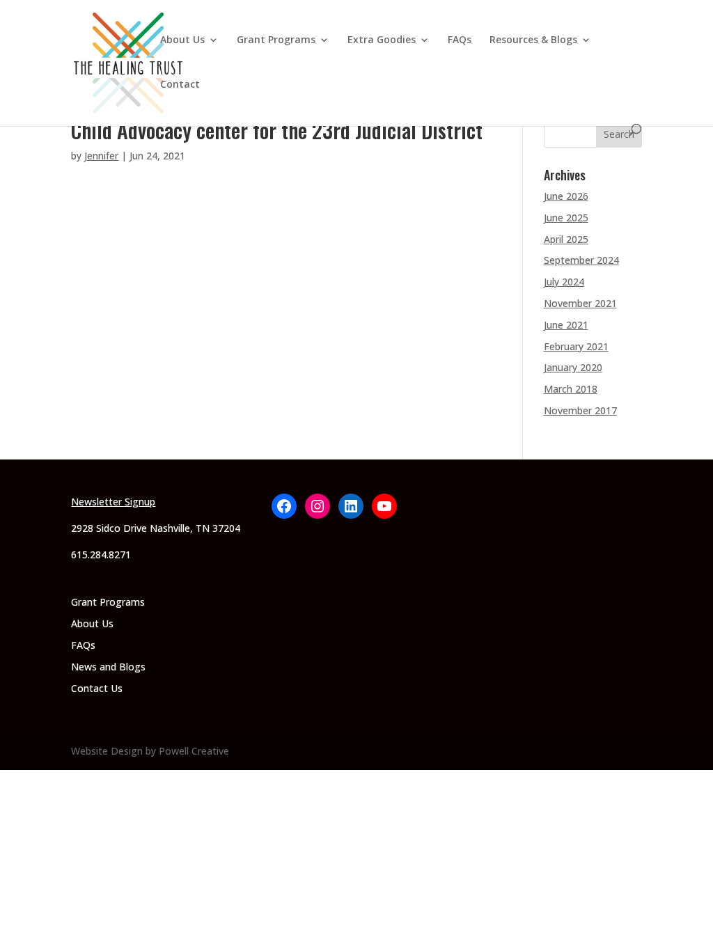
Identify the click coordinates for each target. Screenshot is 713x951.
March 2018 (570, 388)
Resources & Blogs (533, 40)
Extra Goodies (381, 40)
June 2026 (566, 196)
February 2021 (576, 346)
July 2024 (564, 281)
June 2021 (566, 324)
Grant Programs (276, 40)
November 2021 (580, 303)
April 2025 (566, 239)
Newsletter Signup (113, 501)
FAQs (459, 40)
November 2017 (580, 410)
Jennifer (101, 155)
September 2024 (581, 260)
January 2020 (573, 367)
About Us (182, 40)
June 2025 (566, 217)
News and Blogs (108, 666)
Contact (180, 85)
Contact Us (97, 688)
